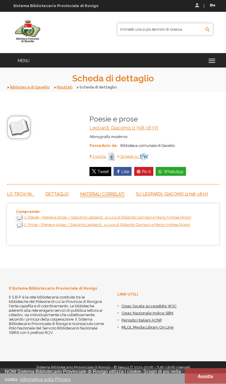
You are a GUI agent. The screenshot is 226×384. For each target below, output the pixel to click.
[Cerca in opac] (207, 29)
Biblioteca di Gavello (30, 87)
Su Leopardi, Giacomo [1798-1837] (172, 194)
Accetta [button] (205, 376)
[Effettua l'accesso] (196, 6)
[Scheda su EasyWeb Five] (144, 156)
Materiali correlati (102, 194)
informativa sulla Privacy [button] (45, 379)
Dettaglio (57, 194)
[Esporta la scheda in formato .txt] (112, 156)
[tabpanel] (113, 224)
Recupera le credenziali (211, 6)
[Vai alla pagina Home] (28, 32)
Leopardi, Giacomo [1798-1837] (123, 128)
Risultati (64, 87)
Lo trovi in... (20, 194)
